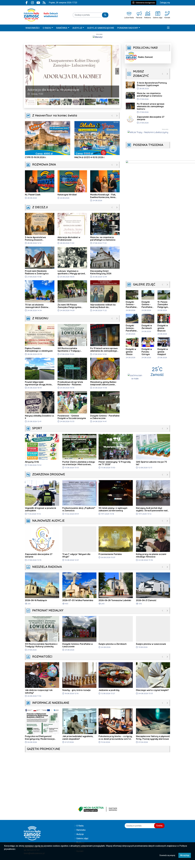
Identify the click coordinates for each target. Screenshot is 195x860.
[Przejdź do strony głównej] (41, 15)
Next (117, 71)
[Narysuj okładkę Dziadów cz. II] (66, 102)
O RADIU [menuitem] (47, 28)
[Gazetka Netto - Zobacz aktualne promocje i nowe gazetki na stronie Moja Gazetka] (97, 809)
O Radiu (80, 825)
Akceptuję (184, 855)
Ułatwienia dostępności (145, 3)
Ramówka (80, 830)
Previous (27, 71)
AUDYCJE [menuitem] (77, 28)
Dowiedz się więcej (167, 855)
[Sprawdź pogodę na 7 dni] (135, 376)
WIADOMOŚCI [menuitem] (32, 28)
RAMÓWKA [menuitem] (61, 28)
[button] (168, 28)
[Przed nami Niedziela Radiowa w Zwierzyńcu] (43, 102)
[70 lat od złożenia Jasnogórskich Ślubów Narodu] (90, 102)
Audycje (80, 834)
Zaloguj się (165, 2)
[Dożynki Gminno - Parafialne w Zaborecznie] (78, 102)
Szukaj (159, 825)
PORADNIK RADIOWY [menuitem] (127, 28)
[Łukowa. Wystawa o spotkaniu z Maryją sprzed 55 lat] (54, 102)
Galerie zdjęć (82, 838)
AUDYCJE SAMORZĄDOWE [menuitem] (100, 28)
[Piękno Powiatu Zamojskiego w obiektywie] (31, 102)
